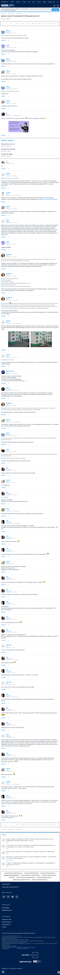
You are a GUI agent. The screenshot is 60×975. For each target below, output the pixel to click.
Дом (29, 1)
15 (38, 23)
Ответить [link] (3, 40)
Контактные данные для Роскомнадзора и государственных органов (18, 933)
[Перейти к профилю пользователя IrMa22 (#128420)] (3, 32)
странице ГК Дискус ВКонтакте (48, 199)
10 (23, 23)
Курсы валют (51, 1)
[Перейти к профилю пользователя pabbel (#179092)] (3, 389)
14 (35, 23)
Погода (24, 1)
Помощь (4, 927)
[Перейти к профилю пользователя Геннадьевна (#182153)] (3, 255)
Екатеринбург (5, 907)
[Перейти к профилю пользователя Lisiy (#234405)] (3, 469)
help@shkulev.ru (13, 948)
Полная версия (6, 884)
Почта (33, 1)
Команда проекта (7, 922)
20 (54, 23)
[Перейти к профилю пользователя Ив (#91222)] (3, 114)
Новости (18, 1)
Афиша (44, 1)
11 (26, 23)
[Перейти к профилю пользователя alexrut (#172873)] (3, 450)
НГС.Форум (3, 13)
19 (51, 23)
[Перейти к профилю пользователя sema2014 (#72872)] (3, 194)
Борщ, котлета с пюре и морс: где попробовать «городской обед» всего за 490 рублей (30, 851)
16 (41, 23)
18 (48, 23)
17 (45, 23)
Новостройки (19, 13)
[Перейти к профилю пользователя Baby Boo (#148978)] (3, 72)
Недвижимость (5, 1)
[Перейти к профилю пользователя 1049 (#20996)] (3, 522)
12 (29, 23)
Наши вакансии (6, 924)
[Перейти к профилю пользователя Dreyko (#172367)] (3, 46)
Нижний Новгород (7, 910)
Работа (12, 1)
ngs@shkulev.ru (20, 946)
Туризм (39, 1)
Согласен (55, 9)
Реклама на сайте (6, 919)
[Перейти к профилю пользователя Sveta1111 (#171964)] (3, 420)
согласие (3, 10)
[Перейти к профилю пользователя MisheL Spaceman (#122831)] (3, 372)
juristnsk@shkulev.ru (40, 947)
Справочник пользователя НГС (10, 887)
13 (32, 23)
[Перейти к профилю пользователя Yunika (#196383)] (3, 510)
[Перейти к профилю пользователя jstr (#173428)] (3, 162)
